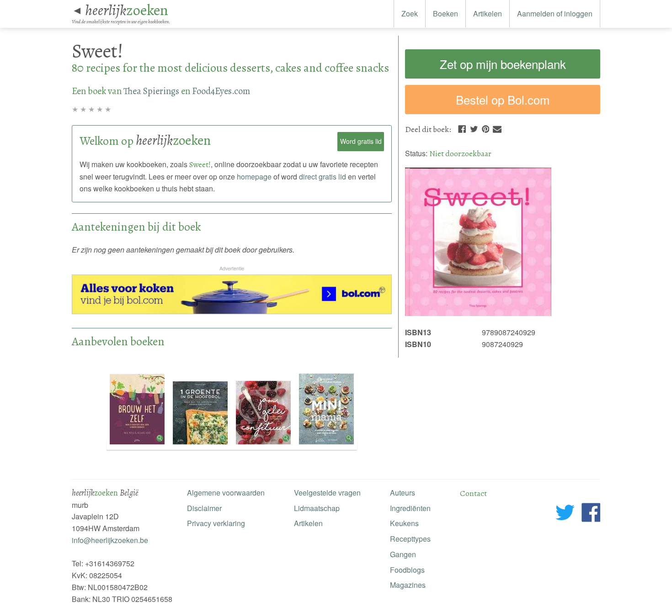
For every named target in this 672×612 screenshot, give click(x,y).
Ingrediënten (410, 508)
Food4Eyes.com (221, 90)
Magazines (408, 585)
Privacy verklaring (216, 523)
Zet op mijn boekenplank (503, 63)
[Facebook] (462, 128)
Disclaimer (204, 508)
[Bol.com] (232, 311)
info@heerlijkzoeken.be (110, 540)
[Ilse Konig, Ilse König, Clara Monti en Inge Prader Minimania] (326, 444)
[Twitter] (474, 128)
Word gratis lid (361, 141)
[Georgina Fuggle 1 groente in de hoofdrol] (201, 444)
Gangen (403, 554)
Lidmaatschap (317, 508)
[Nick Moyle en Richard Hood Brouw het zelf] (138, 444)
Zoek (409, 13)
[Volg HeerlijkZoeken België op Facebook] (590, 514)
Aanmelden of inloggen (554, 13)
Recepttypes (410, 538)
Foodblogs (407, 570)
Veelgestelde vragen (327, 492)
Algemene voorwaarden (226, 492)
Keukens (404, 523)
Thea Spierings (151, 90)
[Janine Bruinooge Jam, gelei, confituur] (264, 444)
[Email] (497, 128)
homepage (254, 176)
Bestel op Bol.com (503, 99)
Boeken (445, 13)
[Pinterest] (485, 128)
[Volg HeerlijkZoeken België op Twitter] (565, 514)
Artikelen (487, 13)
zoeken (126, 10)
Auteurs (402, 492)
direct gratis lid (322, 176)
